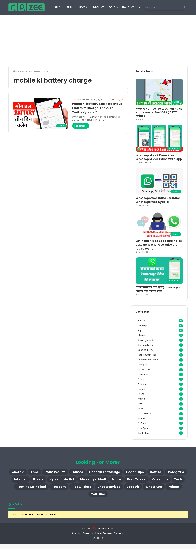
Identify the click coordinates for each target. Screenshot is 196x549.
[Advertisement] (98, 39)
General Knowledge (148, 359)
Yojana (141, 379)
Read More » (80, 125)
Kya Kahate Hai (145, 345)
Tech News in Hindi (147, 354)
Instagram (143, 364)
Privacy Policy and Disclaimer (109, 533)
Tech (113, 7)
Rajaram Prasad (82, 99)
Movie (141, 408)
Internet (99, 7)
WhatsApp (129, 7)
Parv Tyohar (144, 428)
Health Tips (143, 433)
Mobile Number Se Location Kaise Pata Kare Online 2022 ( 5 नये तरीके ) (159, 112)
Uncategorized (145, 340)
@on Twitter (15, 504)
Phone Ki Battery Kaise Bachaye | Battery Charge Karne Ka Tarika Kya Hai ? (97, 108)
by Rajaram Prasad (104, 528)
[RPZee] (26, 7)
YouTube (142, 423)
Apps (71, 7)
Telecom (142, 384)
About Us (76, 533)
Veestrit (142, 389)
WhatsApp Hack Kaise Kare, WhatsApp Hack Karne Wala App (159, 157)
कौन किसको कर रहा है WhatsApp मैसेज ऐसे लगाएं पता (158, 289)
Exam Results (144, 413)
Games (141, 418)
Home (60, 7)
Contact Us (88, 533)
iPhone (141, 394)
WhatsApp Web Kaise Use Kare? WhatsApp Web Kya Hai (158, 200)
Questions (143, 374)
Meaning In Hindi (146, 350)
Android (141, 398)
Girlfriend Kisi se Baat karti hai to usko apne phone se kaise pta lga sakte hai (159, 244)
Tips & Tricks (144, 369)
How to (83, 7)
